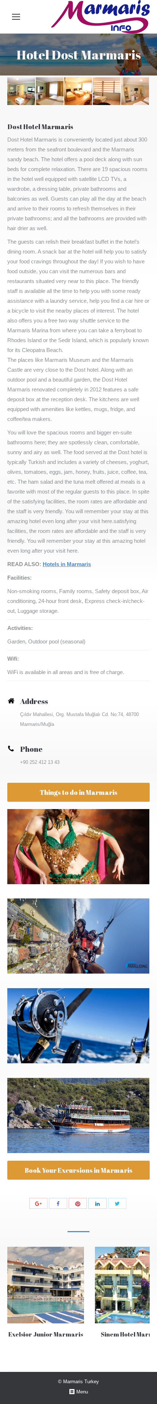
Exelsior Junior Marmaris (45, 1334)
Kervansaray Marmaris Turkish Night (78, 846)
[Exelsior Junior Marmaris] (45, 1285)
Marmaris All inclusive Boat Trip (78, 1115)
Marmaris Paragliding (78, 936)
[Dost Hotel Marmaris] (21, 91)
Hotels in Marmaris (67, 564)
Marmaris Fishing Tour (78, 1025)
